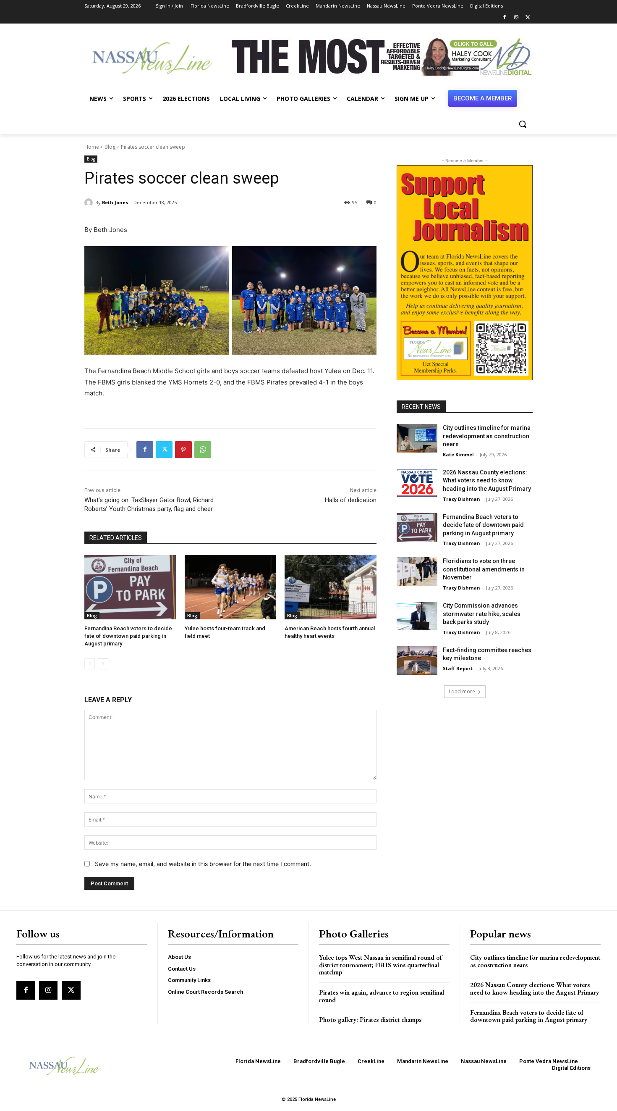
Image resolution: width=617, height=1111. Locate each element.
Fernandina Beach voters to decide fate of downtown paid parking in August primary (128, 636)
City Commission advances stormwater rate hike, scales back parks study (481, 613)
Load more (462, 691)
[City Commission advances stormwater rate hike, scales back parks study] (417, 616)
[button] (522, 124)
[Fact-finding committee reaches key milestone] (417, 660)
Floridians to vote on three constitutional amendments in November (484, 569)
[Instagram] (516, 18)
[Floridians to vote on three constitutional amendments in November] (417, 571)
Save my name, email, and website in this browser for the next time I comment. (203, 863)
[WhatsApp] (202, 449)
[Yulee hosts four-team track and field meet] (231, 587)
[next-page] (103, 663)
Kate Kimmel (458, 454)
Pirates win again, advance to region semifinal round (381, 996)
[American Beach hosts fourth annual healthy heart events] (330, 587)
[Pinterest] (183, 449)
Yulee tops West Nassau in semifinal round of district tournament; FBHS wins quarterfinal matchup (380, 965)
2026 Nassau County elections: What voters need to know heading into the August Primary (487, 480)
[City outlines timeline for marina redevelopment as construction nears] (417, 438)
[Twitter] (528, 18)
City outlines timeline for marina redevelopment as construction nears (487, 436)
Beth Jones (115, 202)
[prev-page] (89, 663)
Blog (110, 146)
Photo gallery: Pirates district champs (370, 1019)
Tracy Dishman (461, 499)
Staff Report (458, 668)
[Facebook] (505, 18)
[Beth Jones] (89, 202)
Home (91, 146)
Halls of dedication (350, 500)
